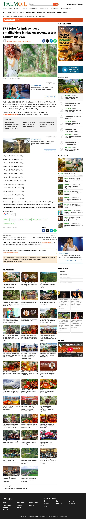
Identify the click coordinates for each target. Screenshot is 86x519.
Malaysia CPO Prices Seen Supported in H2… (72, 104)
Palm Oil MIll (69, 134)
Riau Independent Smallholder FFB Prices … (72, 193)
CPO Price (68, 108)
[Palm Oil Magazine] (15, 4)
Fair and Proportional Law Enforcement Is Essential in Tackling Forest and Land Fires (47, 374)
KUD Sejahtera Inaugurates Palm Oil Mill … (73, 136)
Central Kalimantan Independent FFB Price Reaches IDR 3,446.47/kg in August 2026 (47, 409)
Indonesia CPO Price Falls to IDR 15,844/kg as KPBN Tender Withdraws (48, 426)
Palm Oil (29, 220)
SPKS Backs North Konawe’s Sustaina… (73, 117)
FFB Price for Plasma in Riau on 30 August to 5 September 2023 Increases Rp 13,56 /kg (15, 237)
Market (67, 102)
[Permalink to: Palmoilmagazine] (4, 41)
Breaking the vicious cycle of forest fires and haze (29, 319)
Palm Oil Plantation (37, 220)
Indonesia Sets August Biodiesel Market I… (71, 97)
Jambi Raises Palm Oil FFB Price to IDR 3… (73, 226)
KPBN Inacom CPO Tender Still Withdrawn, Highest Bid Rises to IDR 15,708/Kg (29, 373)
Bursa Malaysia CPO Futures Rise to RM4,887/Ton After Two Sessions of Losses (11, 373)
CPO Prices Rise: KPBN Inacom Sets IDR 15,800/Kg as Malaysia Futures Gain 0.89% (11, 355)
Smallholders (69, 115)
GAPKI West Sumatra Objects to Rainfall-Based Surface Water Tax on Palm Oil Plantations (29, 479)
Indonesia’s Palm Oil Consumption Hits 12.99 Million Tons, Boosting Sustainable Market (9, 285)
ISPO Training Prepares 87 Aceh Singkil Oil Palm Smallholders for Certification (11, 460)
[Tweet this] (47, 41)
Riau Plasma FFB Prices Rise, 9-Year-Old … (72, 200)
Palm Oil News (64, 274)
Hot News (68, 147)
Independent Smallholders (17, 220)
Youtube (60, 503)
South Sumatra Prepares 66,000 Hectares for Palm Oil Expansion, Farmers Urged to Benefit (29, 461)
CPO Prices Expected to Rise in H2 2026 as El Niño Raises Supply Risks (11, 408)
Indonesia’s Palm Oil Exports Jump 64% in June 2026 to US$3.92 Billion (48, 355)
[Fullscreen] (81, 355)
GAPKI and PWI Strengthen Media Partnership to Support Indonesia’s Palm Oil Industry (48, 338)
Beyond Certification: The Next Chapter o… (73, 180)
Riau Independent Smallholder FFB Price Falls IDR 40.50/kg (28, 442)
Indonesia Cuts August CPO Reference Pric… (73, 110)
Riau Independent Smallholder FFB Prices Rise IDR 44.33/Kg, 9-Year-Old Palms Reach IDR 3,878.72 (11, 303)
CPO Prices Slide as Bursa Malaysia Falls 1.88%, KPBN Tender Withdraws (28, 391)
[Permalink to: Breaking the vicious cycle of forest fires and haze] (29, 313)
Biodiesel (68, 95)
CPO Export (67, 210)
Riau (46, 220)
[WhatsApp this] (55, 41)
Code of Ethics (20, 503)
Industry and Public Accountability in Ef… (71, 130)
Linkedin (47, 503)
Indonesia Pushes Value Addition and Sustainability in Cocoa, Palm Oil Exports (11, 320)
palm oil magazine (65, 277)
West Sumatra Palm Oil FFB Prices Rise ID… (73, 206)
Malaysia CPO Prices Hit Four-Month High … (71, 143)
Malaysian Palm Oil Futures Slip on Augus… (72, 123)
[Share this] (43, 41)
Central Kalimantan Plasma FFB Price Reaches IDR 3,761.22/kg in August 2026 (10, 426)
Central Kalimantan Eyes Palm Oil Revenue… (72, 149)
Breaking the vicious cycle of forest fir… (72, 219)
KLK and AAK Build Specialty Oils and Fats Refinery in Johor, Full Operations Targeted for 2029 (29, 356)
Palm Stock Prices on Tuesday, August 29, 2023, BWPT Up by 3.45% (45, 237)
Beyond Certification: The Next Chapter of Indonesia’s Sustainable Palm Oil (29, 284)
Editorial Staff (33, 503)
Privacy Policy (7, 505)
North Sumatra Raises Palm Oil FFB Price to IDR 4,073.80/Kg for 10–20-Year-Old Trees (11, 338)
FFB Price (6, 220)
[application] (70, 349)
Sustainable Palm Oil (9, 223)
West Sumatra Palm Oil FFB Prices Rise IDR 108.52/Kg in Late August (46, 124)
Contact (18, 508)
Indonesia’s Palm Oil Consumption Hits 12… (70, 175)
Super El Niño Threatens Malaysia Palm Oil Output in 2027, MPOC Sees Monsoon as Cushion (48, 285)
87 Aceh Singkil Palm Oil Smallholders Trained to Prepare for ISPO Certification (9, 479)
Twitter (59, 501)
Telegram (73, 503)
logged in (12, 488)
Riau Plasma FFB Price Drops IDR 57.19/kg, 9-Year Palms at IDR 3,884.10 (11, 442)
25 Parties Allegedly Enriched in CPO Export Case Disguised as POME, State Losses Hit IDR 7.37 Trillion (48, 461)
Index (4, 503)
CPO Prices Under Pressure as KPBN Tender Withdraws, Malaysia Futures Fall (48, 391)
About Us (31, 505)
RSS (46, 506)
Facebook (48, 501)
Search (56, 4)
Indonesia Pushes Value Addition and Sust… (73, 213)
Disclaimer (19, 505)
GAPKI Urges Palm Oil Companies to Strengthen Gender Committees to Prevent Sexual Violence (28, 409)
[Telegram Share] (51, 41)
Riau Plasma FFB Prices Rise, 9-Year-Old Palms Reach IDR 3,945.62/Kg (29, 124)
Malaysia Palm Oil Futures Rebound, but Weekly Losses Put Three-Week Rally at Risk (29, 337)
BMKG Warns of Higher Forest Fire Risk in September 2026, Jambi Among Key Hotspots (11, 391)
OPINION (67, 128)
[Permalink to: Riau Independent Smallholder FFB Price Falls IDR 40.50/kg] (29, 435)
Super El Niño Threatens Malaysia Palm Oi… (71, 187)
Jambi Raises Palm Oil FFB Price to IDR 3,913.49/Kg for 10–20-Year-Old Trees (47, 320)
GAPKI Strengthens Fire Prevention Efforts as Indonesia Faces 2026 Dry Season (46, 443)
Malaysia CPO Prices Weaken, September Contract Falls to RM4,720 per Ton (29, 426)
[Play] (60, 355)
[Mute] (78, 355)
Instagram (73, 501)
